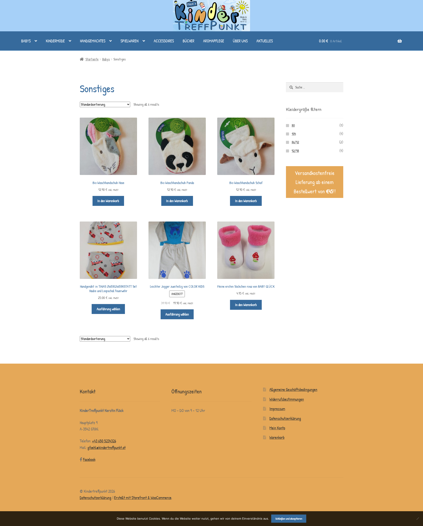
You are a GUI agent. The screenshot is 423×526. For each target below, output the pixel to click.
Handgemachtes (92, 41)
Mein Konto (277, 428)
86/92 (295, 142)
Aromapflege (213, 41)
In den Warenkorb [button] (108, 201)
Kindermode (55, 41)
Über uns (240, 41)
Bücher (188, 41)
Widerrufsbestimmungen (286, 399)
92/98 (295, 150)
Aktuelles (264, 41)
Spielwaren (130, 41)
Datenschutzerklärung (285, 418)
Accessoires (164, 41)
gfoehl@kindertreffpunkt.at (106, 447)
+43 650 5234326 (104, 441)
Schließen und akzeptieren (288, 518)
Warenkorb (276, 437)
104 (294, 134)
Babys (26, 41)
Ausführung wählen (108, 309)
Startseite (91, 59)
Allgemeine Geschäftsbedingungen (293, 389)
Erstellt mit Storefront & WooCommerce (142, 497)
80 (293, 125)
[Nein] (417, 518)
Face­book (89, 459)
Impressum (277, 408)
